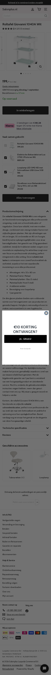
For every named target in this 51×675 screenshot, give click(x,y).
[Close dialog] (46, 313)
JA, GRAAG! (25, 339)
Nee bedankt (25, 349)
